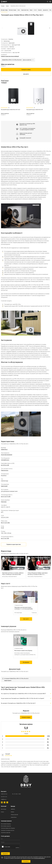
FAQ (50, 10)
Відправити (5, 853)
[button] (49, 28)
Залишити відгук (26, 717)
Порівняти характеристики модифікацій (10, 56)
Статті (35, 10)
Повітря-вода (4, 470)
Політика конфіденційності (39, 858)
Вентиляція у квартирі (6, 826)
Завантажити (7, 680)
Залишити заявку (26, 69)
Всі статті (26, 619)
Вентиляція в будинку (6, 823)
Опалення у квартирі (5, 832)
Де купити (26, 74)
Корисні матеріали (20, 593)
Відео (31, 10)
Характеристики (25, 10)
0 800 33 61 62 (4, 794)
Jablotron (13, 809)
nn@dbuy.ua (3, 799)
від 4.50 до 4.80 (5, 465)
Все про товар (4, 10)
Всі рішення (26, 662)
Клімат (2, 811)
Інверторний (4, 486)
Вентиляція (3, 809)
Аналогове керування (6, 454)
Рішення (40, 10)
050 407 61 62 (4, 796)
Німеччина (3, 501)
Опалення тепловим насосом (7, 830)
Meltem (12, 811)
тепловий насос (5, 459)
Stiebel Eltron (4, 449)
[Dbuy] (4, 2)
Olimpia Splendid (14, 814)
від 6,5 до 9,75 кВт (6, 496)
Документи (45, 10)
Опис (19, 10)
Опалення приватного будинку (8, 828)
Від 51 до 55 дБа (5, 522)
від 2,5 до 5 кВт (5, 538)
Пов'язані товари (12, 10)
